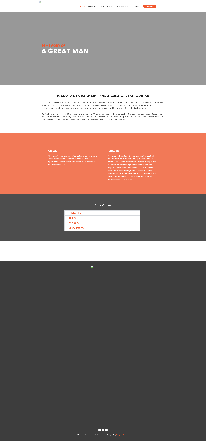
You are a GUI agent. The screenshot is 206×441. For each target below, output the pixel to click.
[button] (102, 213)
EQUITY (72, 218)
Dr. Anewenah (122, 6)
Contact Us (135, 6)
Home (82, 6)
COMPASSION (75, 213)
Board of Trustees (106, 6)
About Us (92, 6)
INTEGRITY (74, 223)
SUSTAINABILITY (76, 228)
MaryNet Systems (122, 435)
